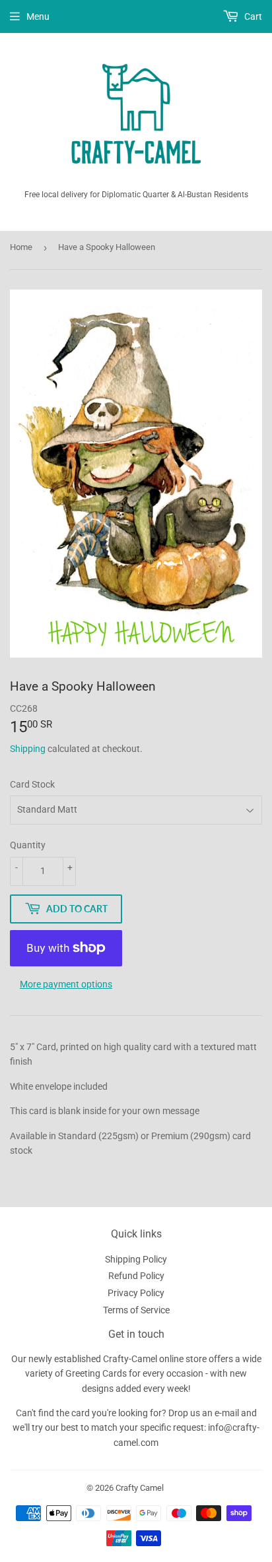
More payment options (66, 984)
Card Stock (32, 784)
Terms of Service (136, 1310)
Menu (38, 16)
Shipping (28, 748)
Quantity (28, 845)
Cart (252, 16)
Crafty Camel (140, 1488)
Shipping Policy (136, 1259)
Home (21, 247)
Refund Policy (136, 1275)
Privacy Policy (136, 1293)
